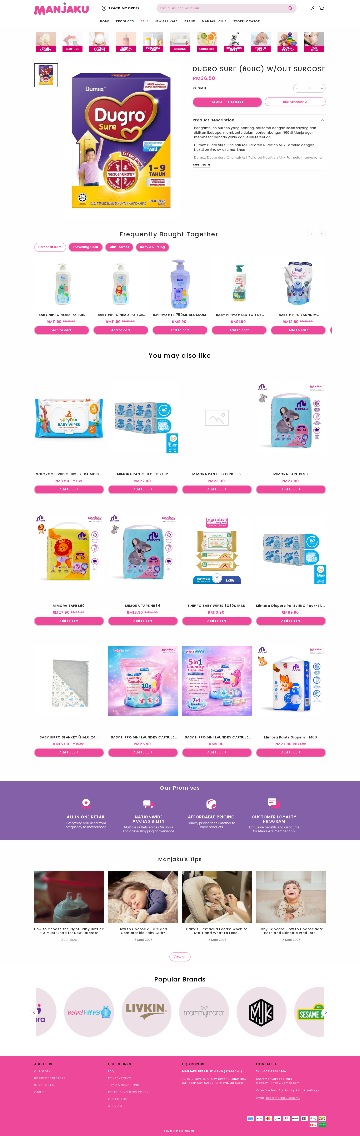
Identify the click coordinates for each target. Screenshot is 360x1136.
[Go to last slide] (34, 1012)
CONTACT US (117, 1099)
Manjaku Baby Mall (184, 1130)
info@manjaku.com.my (283, 1098)
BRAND (189, 21)
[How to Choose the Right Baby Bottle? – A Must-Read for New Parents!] (69, 897)
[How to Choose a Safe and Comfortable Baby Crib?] (143, 897)
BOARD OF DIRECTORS (49, 1078)
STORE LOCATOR (246, 21)
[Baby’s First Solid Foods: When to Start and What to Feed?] (217, 897)
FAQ (111, 1071)
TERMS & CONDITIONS (123, 1085)
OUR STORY (42, 1071)
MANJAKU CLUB (214, 21)
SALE (144, 21)
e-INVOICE (115, 1106)
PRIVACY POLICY (119, 1078)
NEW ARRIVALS (166, 21)
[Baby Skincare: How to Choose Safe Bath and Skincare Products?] (291, 897)
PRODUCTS (125, 21)
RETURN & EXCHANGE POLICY (128, 1092)
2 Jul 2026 (69, 940)
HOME (104, 21)
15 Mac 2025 (143, 940)
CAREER (39, 1092)
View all (180, 956)
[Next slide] (326, 1012)
